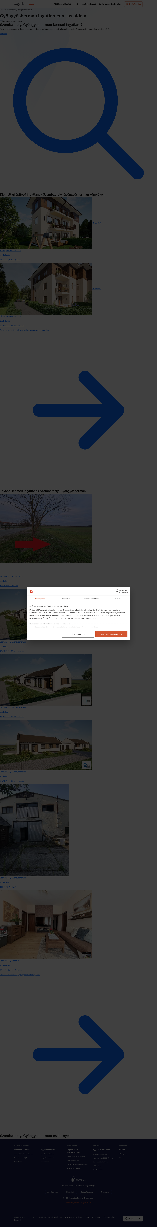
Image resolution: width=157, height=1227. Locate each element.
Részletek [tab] (66, 599)
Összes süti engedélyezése (111, 634)
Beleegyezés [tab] (40, 599)
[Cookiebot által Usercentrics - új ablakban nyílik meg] (118, 591)
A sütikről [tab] (117, 599)
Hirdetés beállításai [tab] (91, 599)
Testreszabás (77, 634)
